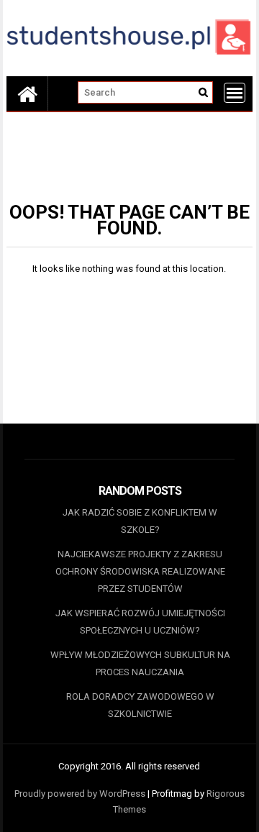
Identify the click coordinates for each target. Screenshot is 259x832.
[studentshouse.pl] (27, 93)
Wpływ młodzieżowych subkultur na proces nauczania (140, 663)
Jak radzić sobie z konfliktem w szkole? (140, 521)
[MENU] (234, 93)
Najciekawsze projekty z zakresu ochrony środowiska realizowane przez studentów (140, 571)
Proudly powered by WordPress (79, 793)
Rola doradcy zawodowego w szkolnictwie (140, 705)
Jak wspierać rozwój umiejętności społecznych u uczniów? (140, 622)
